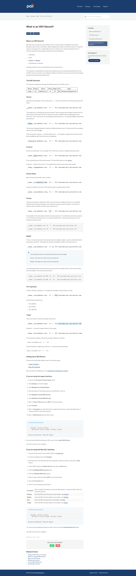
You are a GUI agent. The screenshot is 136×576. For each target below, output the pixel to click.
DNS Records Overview (34, 560)
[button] (52, 545)
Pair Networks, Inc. (39, 572)
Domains (79, 6)
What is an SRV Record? (95, 31)
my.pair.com (59, 453)
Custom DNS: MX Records (35, 562)
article (70, 160)
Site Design (97, 6)
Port (63, 500)
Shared (28, 33)
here (40, 130)
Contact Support (94, 60)
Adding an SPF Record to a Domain (37, 554)
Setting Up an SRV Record (95, 39)
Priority (31, 60)
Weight (38, 60)
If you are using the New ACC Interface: (96, 43)
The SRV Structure (94, 35)
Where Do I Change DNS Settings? (37, 556)
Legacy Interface (34, 364)
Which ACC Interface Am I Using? (58, 371)
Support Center (93, 572)
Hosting (87, 6)
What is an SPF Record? (34, 558)
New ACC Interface (34, 367)
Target (66, 502)
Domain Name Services (34, 564)
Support (105, 6)
